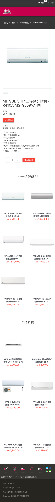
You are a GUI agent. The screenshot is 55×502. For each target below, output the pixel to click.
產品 (13, 23)
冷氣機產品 (24, 23)
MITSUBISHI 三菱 (40, 23)
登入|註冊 (51, 3)
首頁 (6, 23)
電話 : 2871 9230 (9, 484)
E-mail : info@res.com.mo (12, 488)
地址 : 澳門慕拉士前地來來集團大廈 (15, 492)
